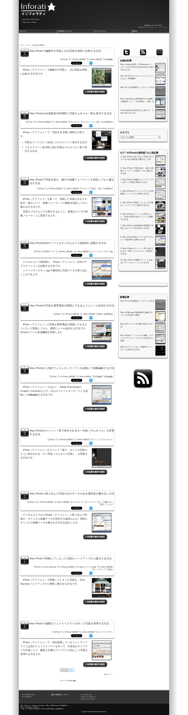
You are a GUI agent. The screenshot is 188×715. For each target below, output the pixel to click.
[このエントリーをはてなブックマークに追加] (90, 64)
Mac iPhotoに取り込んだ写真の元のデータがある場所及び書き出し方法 (72, 493)
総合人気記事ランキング (60, 694)
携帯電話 (109, 314)
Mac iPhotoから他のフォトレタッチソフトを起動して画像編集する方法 (72, 368)
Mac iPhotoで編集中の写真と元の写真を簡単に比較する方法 (65, 50)
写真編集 (98, 376)
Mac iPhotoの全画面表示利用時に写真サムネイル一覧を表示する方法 (71, 113)
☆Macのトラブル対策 (87, 567)
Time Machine (50, 567)
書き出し (109, 502)
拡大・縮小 (97, 188)
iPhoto (65, 59)
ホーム (22, 45)
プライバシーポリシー (88, 697)
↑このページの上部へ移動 (67, 680)
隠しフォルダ (107, 504)
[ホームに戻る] (38, 7)
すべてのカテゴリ (28, 694)
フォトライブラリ (94, 502)
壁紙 (100, 314)
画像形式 (109, 188)
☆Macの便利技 (95, 59)
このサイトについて (87, 699)
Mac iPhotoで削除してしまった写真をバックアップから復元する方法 (71, 558)
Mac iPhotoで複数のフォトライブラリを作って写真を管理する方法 (69, 623)
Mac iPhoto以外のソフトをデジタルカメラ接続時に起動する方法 (68, 243)
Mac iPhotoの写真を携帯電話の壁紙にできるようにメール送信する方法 (72, 305)
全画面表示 (108, 122)
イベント (96, 439)
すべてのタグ (26, 697)
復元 (111, 569)
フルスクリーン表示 (91, 122)
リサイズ (85, 188)
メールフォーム (86, 694)
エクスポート (78, 502)
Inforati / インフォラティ (154, 25)
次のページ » (108, 674)
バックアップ (100, 569)
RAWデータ (49, 251)
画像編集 (109, 59)
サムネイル (75, 122)
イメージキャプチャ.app (102, 251)
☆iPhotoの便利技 (78, 59)
